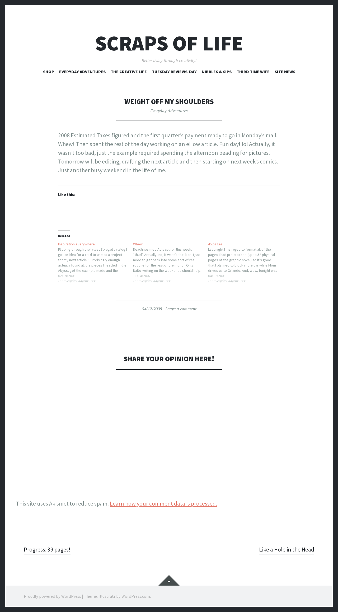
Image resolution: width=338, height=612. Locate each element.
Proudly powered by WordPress (52, 596)
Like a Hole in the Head (286, 549)
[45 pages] (245, 262)
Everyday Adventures (82, 71)
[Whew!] (170, 262)
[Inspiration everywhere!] (95, 262)
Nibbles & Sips (217, 71)
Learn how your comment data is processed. (163, 503)
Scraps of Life (169, 43)
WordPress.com (135, 596)
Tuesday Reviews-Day (174, 71)
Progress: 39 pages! (47, 549)
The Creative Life (129, 71)
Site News (285, 71)
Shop (48, 71)
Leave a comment (180, 309)
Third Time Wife (253, 71)
